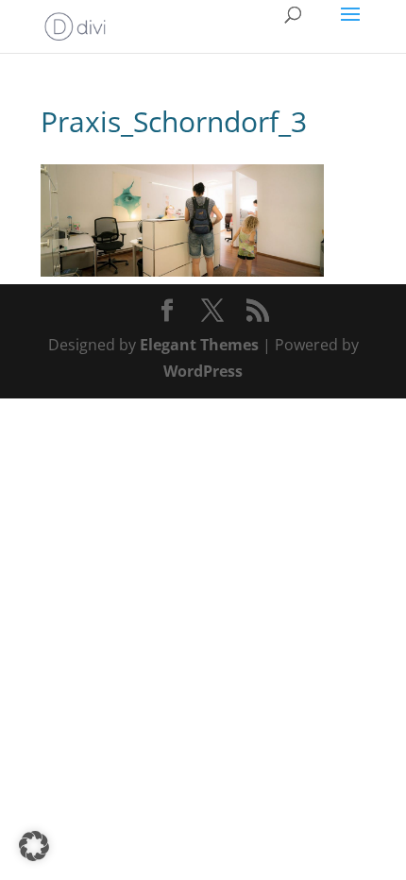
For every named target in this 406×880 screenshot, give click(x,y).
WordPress (203, 371)
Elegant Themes (199, 344)
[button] (34, 846)
